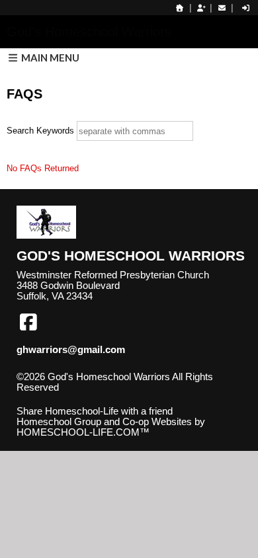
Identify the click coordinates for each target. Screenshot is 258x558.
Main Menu (49, 57)
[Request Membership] (201, 8)
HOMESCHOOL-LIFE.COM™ (83, 432)
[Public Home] (180, 8)
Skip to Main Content (71, 398)
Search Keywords (40, 131)
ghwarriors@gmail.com (71, 349)
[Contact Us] (221, 8)
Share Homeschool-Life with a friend (95, 411)
